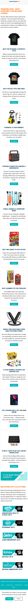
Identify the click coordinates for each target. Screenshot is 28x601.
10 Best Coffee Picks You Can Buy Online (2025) (14, 452)
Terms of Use (9, 585)
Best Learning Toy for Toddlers (14, 288)
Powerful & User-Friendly (14, 127)
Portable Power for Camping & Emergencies (14, 167)
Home (2, 585)
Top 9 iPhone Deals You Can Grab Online (14, 411)
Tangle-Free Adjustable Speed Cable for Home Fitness (14, 330)
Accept (9, 598)
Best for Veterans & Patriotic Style (14, 50)
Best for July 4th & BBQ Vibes (14, 89)
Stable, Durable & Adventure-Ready (14, 210)
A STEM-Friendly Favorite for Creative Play (14, 370)
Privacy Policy (18, 585)
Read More (14, 64)
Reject (18, 598)
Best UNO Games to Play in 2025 (14, 249)
